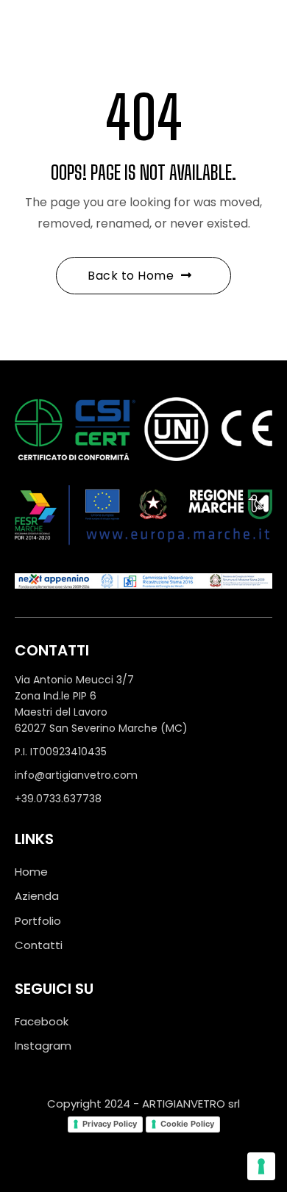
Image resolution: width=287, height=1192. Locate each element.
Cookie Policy (187, 1124)
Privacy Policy (109, 1124)
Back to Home (131, 275)
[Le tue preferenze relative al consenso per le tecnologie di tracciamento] (261, 1166)
